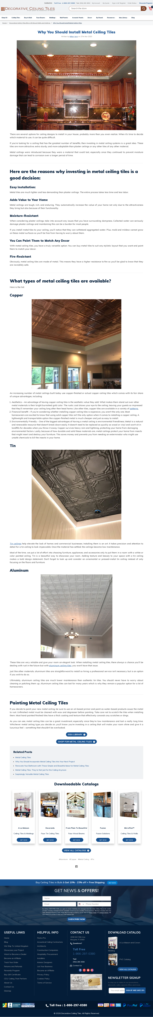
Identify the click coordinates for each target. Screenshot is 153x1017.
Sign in (114, 3)
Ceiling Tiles (16, 18)
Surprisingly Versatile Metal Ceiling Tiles (32, 774)
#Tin (92, 859)
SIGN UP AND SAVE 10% (135, 990)
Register (123, 3)
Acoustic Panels (78, 18)
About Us (8, 982)
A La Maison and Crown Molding (124, 946)
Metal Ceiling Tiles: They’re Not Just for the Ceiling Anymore (40, 770)
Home (6, 938)
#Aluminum (63, 859)
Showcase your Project (14, 950)
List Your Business (44, 966)
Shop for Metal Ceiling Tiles (75, 741)
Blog (133, 18)
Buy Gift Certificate (12, 974)
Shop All (5, 18)
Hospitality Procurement (47, 954)
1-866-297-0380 (68, 3)
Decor (90, 18)
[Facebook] (76, 866)
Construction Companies (47, 950)
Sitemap (7, 991)
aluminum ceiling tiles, (60, 665)
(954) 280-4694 (85, 3)
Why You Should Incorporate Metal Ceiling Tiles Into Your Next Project (45, 761)
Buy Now (112, 883)
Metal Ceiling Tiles (23, 757)
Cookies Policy (43, 978)
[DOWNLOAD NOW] (14, 1005)
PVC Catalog (125, 959)
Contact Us (9, 987)
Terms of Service (104, 912)
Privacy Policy (92, 912)
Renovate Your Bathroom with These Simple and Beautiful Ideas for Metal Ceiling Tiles (52, 766)
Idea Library (123, 18)
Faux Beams (40, 18)
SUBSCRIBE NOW (76, 919)
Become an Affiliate (12, 958)
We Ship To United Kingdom (16, 946)
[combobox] (81, 904)
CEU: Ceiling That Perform (15, 978)
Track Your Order (11, 962)
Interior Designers (44, 962)
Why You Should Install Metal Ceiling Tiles (76, 32)
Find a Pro (41, 938)
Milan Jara (74, 36)
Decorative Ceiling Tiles (71, 1013)
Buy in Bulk (28, 18)
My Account (96, 3)
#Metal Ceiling (83, 859)
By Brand (99, 18)
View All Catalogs (75, 850)
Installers (41, 958)
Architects (41, 946)
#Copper (72, 859)
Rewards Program (145, 3)
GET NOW (23, 840)
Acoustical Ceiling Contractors (50, 942)
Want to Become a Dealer (15, 954)
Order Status (132, 3)
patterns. (134, 408)
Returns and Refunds (13, 966)
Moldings (52, 18)
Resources (111, 18)
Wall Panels (64, 18)
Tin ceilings (15, 543)
